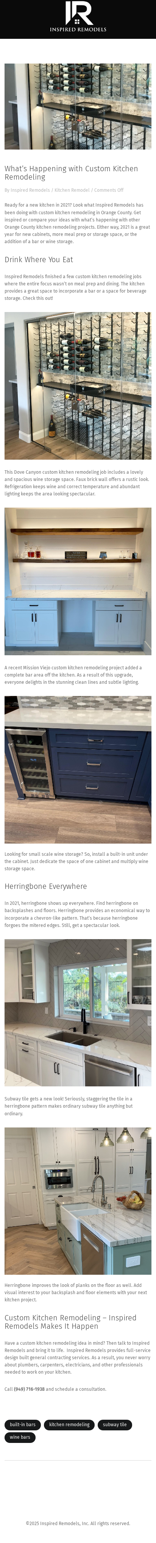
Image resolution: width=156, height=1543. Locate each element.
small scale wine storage (55, 854)
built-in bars (23, 1425)
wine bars (20, 1437)
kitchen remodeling (69, 1425)
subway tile (115, 1425)
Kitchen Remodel (72, 190)
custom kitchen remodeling (67, 213)
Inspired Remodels (30, 190)
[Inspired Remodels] (78, 17)
